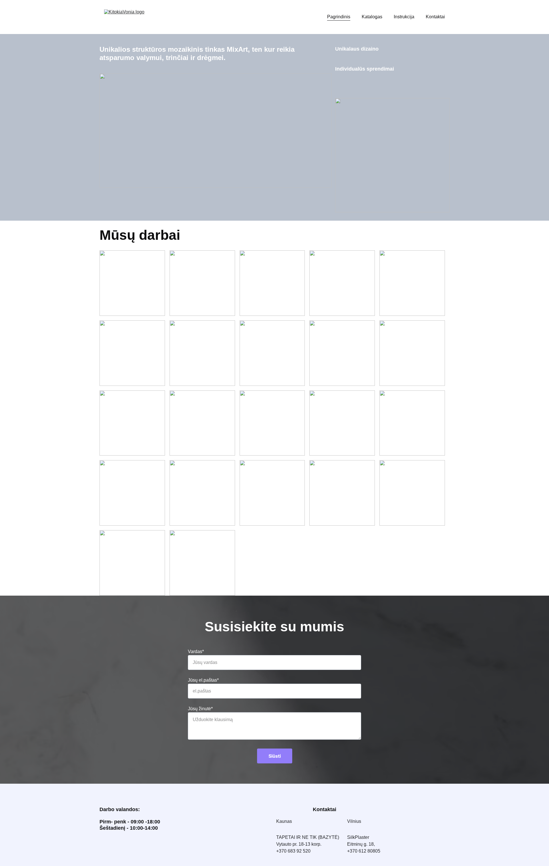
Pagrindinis (338, 16)
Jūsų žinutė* (200, 708)
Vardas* (196, 651)
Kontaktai (435, 16)
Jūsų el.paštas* (203, 680)
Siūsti (274, 756)
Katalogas (372, 16)
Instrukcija (404, 16)
